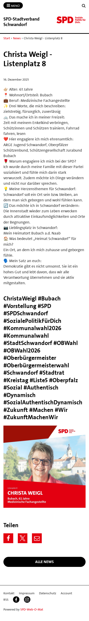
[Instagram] (27, 599)
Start (6, 38)
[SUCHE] (84, 5)
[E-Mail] (37, 538)
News (17, 38)
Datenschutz (47, 593)
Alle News (44, 561)
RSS (5, 599)
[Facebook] (8, 538)
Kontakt (8, 593)
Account (66, 593)
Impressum (26, 593)
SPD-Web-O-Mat (31, 609)
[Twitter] (23, 538)
